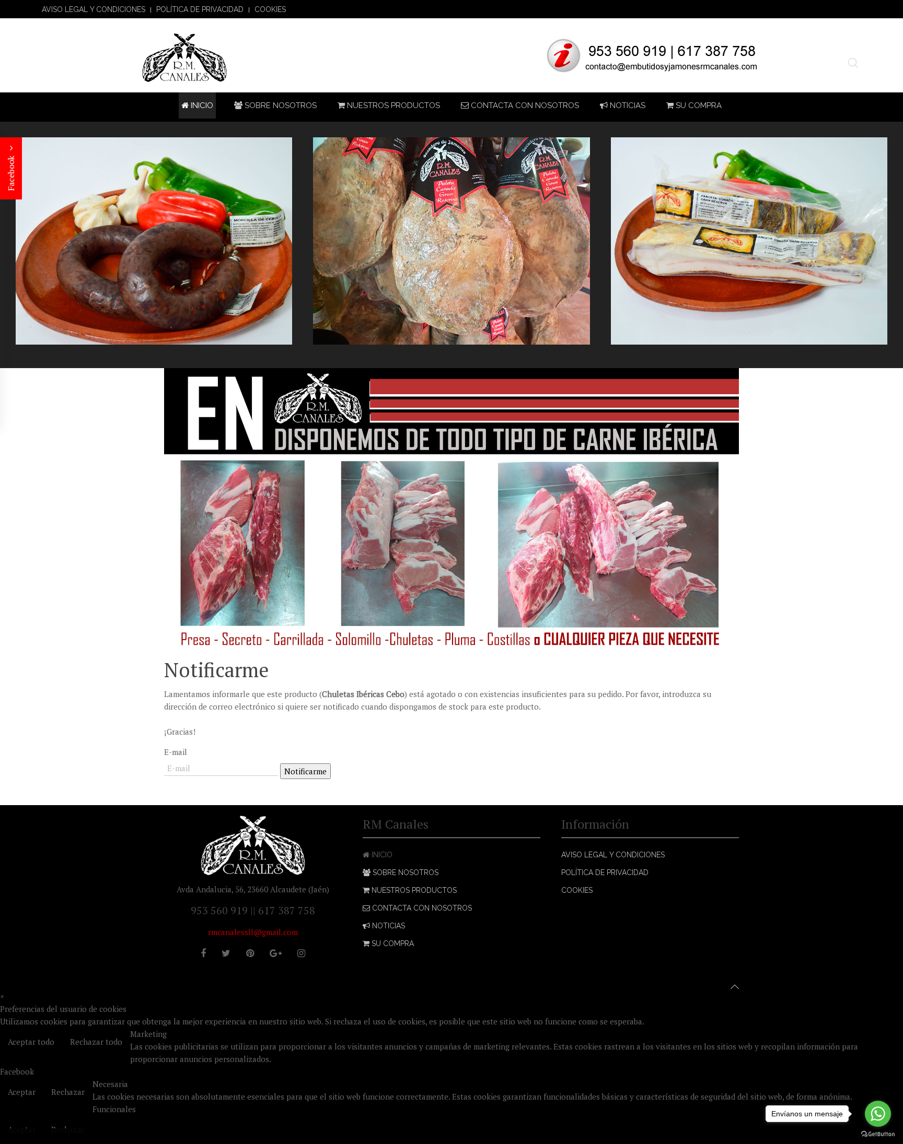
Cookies (270, 9)
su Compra (698, 105)
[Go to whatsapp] (878, 1114)
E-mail (175, 752)
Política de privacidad (200, 9)
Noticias (626, 105)
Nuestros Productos (392, 105)
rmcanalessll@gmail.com (253, 932)
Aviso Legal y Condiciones (93, 9)
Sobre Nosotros (279, 105)
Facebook (11, 172)
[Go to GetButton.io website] (878, 1133)
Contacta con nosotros (524, 105)
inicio (201, 105)
